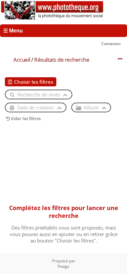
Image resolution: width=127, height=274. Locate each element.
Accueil (21, 59)
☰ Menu (13, 30)
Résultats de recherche (61, 59)
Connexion (110, 43)
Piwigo (63, 266)
